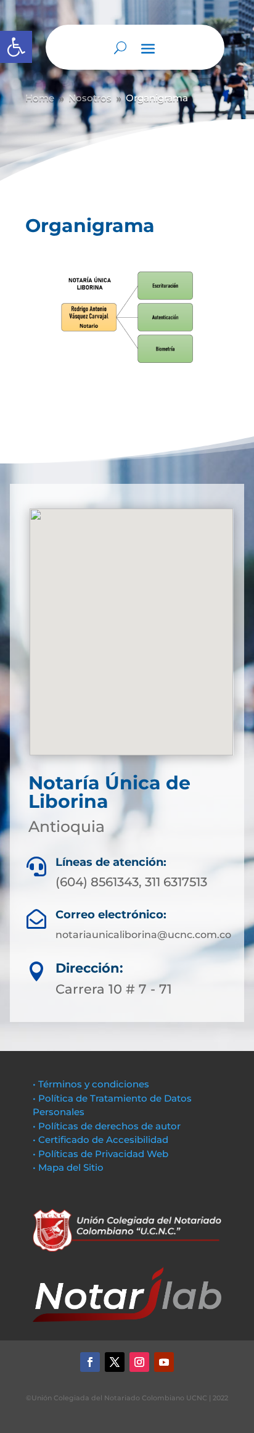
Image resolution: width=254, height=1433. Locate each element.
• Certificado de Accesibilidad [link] (100, 1139)
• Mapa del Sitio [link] (69, 1167)
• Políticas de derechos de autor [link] (107, 1126)
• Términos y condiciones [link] (91, 1084)
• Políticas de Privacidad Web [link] (100, 1154)
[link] (16, 47)
